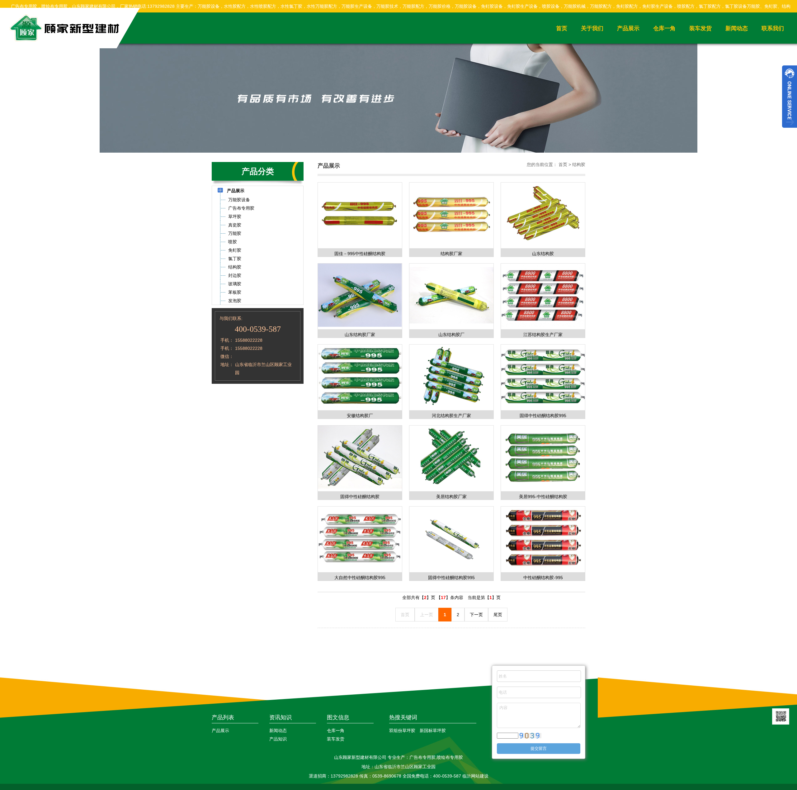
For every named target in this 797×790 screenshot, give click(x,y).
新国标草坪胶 (433, 730)
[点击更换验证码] (530, 736)
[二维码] (780, 716)
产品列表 (223, 717)
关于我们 (592, 28)
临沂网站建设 (475, 775)
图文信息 (338, 717)
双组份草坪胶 (402, 730)
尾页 (497, 614)
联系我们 (773, 28)
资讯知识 (280, 717)
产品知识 (278, 738)
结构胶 (578, 164)
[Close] (789, 130)
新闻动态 (736, 28)
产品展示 (628, 28)
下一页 (476, 614)
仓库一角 (664, 28)
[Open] (789, 96)
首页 (561, 28)
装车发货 (700, 28)
